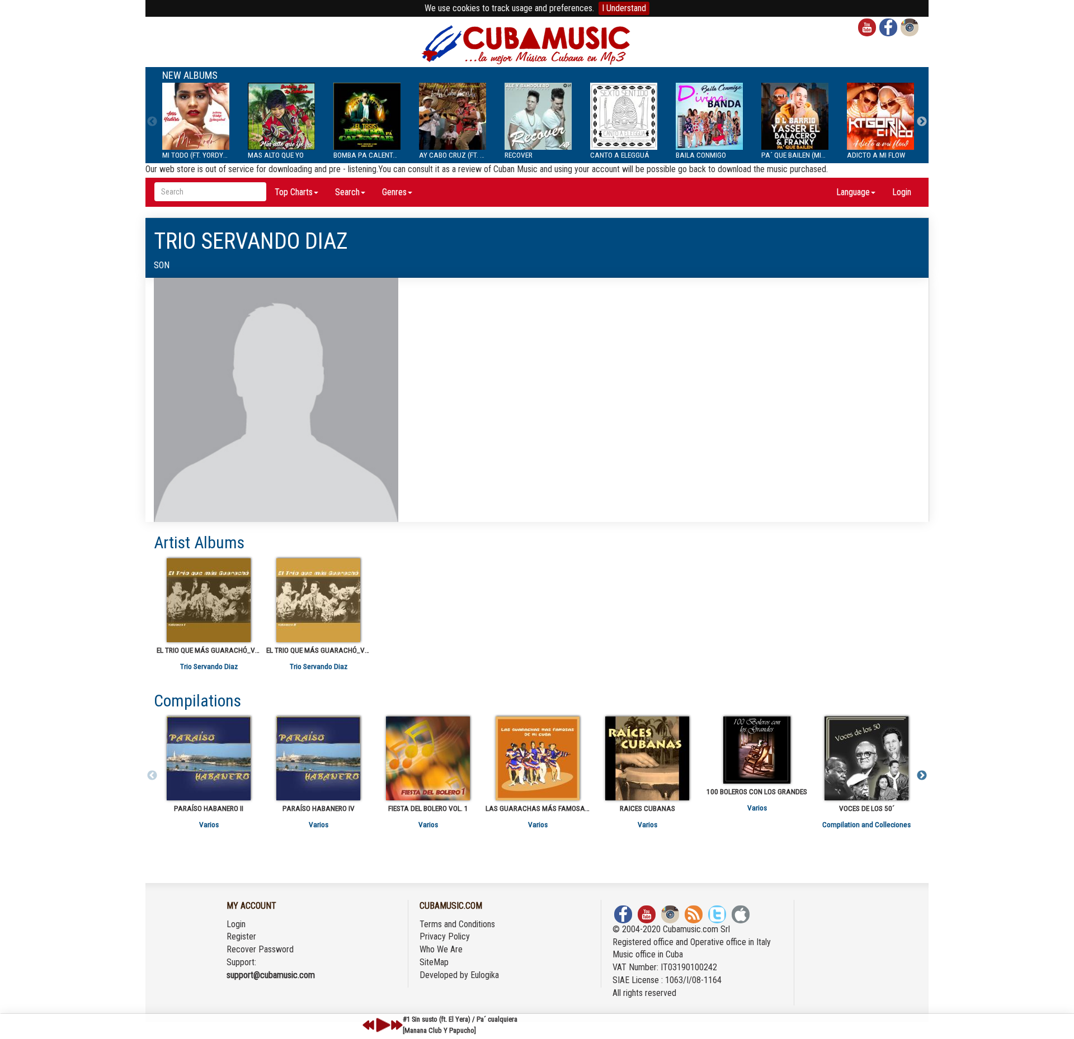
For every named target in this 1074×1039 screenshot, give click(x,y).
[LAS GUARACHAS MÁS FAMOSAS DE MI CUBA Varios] (538, 758)
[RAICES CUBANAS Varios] (647, 758)
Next (921, 121)
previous (368, 1025)
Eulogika (484, 975)
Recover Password (260, 949)
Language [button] (853, 192)
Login (901, 192)
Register (241, 936)
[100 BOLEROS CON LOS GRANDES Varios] (757, 750)
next (396, 1025)
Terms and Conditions (457, 924)
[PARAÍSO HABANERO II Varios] (209, 758)
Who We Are (441, 949)
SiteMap (434, 962)
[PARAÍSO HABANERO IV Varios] (318, 758)
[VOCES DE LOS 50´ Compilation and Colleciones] (866, 758)
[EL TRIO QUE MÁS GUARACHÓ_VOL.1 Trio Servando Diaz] (209, 600)
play (381, 1025)
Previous (152, 121)
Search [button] (347, 192)
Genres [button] (394, 192)
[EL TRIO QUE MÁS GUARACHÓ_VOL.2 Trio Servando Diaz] (318, 600)
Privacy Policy (445, 936)
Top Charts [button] (294, 192)
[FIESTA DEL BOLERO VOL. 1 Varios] (428, 758)
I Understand (624, 8)
